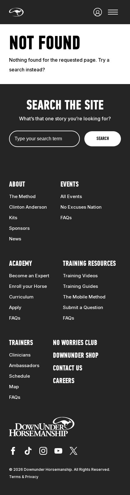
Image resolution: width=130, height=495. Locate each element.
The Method (22, 196)
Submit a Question (83, 307)
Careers (63, 381)
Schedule (19, 376)
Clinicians (20, 355)
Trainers (21, 343)
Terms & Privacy (23, 476)
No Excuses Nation (81, 207)
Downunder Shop (75, 356)
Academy (20, 264)
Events (69, 184)
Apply (15, 307)
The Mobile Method (84, 297)
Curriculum (21, 297)
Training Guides (80, 286)
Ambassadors (24, 365)
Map (14, 386)
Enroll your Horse (28, 286)
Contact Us (67, 368)
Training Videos (80, 275)
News (15, 239)
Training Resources (89, 264)
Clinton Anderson (28, 207)
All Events (71, 196)
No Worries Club (75, 343)
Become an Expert (29, 275)
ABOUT (17, 184)
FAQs (66, 217)
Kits (13, 217)
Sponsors (19, 228)
